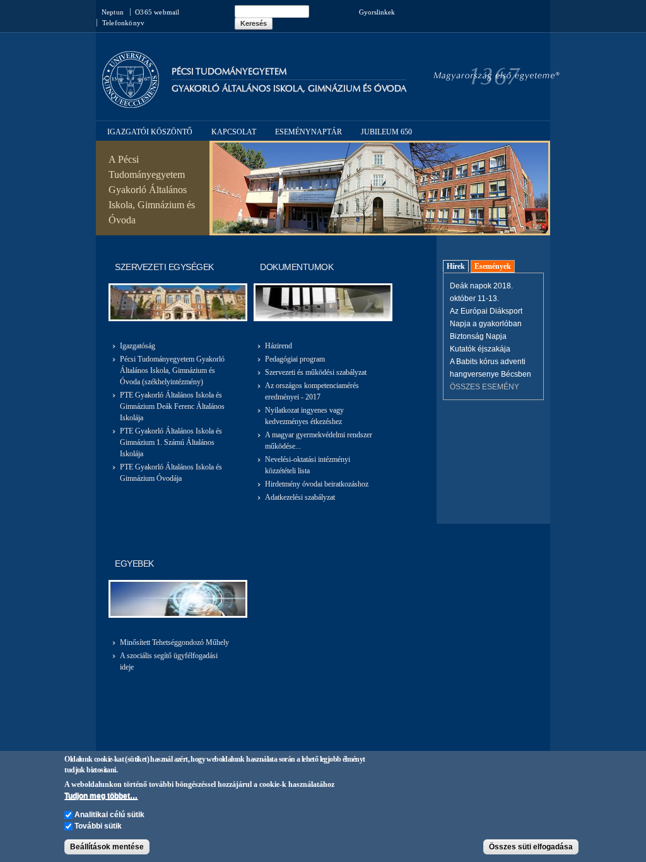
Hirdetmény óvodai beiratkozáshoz (316, 484)
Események (492, 266)
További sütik (98, 826)
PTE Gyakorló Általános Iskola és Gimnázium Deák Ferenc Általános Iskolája (172, 406)
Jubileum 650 (386, 131)
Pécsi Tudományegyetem (229, 71)
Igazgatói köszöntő (149, 131)
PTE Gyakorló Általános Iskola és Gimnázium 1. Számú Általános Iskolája (171, 442)
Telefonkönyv (123, 23)
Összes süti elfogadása (531, 846)
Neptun (113, 12)
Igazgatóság (137, 345)
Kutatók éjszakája (480, 349)
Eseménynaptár (308, 131)
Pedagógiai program (295, 359)
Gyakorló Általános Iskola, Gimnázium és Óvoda (289, 88)
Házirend (278, 345)
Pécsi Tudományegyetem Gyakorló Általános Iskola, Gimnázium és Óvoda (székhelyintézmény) (172, 370)
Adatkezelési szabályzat (300, 497)
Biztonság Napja (478, 336)
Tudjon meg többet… (101, 795)
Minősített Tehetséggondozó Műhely (174, 642)
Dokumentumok (296, 267)
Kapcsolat (233, 131)
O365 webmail (157, 12)
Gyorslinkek (377, 12)
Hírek (456, 266)
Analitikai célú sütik (109, 814)
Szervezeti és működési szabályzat (316, 372)
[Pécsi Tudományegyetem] (130, 102)
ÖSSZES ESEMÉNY (484, 386)
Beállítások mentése (107, 846)
